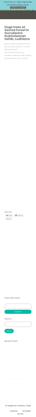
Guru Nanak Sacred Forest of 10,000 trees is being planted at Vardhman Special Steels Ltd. (17, 349)
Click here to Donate (18, 8)
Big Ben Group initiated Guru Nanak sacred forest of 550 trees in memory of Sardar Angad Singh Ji (18, 384)
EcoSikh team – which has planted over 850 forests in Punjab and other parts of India (17, 373)
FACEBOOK (14, 411)
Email (6, 302)
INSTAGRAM (26, 411)
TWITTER (20, 414)
